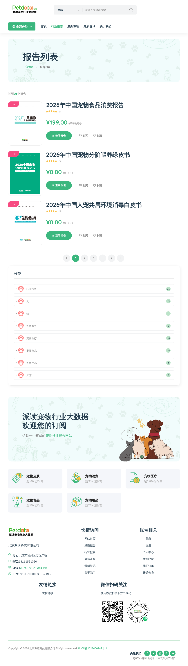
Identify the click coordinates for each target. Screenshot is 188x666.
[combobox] (68, 10)
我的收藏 (148, 559)
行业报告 (57, 26)
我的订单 (148, 565)
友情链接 (47, 593)
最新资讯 (89, 26)
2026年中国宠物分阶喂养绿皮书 (88, 154)
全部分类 (22, 26)
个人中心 (148, 552)
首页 (44, 26)
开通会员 (148, 572)
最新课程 (73, 26)
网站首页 (89, 538)
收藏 (99, 135)
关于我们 (105, 26)
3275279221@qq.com (33, 567)
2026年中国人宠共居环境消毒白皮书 (94, 204)
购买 (85, 135)
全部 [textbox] (60, 10)
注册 (148, 545)
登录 (148, 538)
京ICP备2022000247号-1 (92, 648)
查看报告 (60, 135)
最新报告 (89, 545)
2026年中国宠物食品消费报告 (85, 105)
